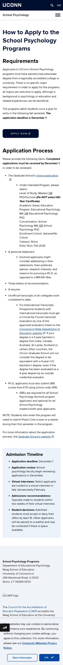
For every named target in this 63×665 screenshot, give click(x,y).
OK (47, 657)
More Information (22, 657)
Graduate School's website (34, 436)
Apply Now (19, 133)
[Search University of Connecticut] (52, 5)
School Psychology (16, 15)
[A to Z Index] (59, 5)
